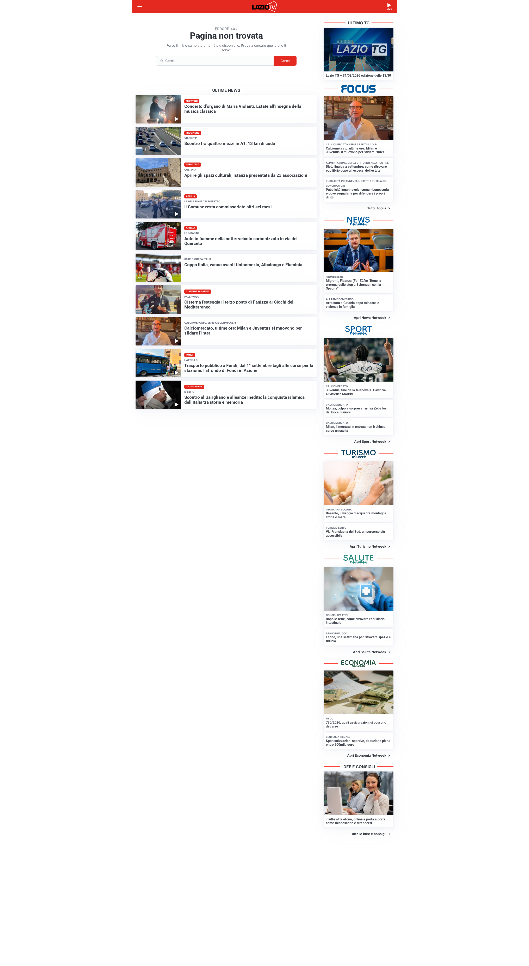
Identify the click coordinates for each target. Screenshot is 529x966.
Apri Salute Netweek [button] (369, 652)
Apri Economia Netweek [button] (366, 755)
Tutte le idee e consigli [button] (368, 834)
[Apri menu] (139, 6)
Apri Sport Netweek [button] (370, 441)
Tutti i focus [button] (376, 208)
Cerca (285, 61)
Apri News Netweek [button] (370, 318)
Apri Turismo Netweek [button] (368, 546)
